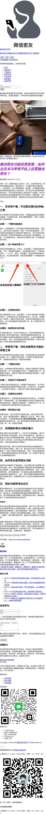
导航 (7, 57)
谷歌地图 (7, 683)
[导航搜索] (1, 85)
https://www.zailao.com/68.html (19, 539)
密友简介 (7, 70)
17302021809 (6, 807)
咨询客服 (10, 660)
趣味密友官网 (22, 742)
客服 (12, 57)
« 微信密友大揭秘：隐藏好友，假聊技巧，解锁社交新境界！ (23, 567)
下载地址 (7, 72)
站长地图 (7, 680)
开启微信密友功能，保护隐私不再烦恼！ (27, 591)
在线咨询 (22, 750)
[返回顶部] (1, 813)
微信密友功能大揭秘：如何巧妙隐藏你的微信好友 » (19, 569)
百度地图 (7, 678)
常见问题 (7, 76)
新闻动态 (7, 74)
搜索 (2, 57)
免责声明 (7, 81)
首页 (6, 67)
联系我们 (7, 79)
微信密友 (32, 215)
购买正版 (3, 660)
